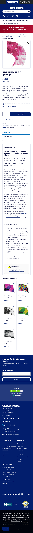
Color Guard (23, 35)
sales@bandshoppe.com (19, 215)
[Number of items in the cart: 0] (17, 16)
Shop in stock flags (16, 27)
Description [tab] (6, 132)
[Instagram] (7, 418)
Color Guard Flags (7, 36)
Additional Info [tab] (7, 136)
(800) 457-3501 (9, 425)
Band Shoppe (6, 35)
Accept (6, 528)
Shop (15, 35)
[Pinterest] (14, 418)
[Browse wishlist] (12, 15)
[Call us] (4, 15)
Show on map (6, 415)
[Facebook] (3, 418)
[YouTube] (11, 418)
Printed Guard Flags (21, 36)
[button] (28, 43)
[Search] (29, 11)
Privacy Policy (15, 521)
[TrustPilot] (18, 418)
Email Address (7, 370)
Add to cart (20, 114)
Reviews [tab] (5, 141)
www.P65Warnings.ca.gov (16, 271)
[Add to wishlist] (14, 283)
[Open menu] (29, 16)
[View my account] (8, 15)
